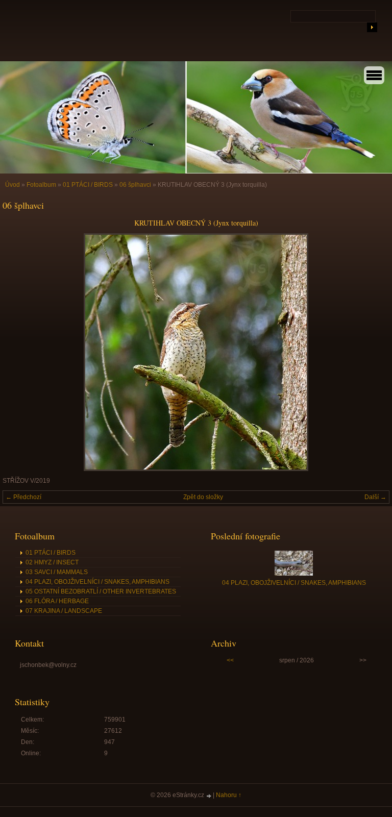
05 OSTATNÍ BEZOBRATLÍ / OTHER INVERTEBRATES (101, 591)
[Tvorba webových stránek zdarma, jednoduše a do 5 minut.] (209, 796)
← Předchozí (23, 497)
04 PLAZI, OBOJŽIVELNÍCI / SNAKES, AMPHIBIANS (97, 581)
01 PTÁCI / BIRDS (88, 184)
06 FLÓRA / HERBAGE (57, 601)
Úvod (12, 184)
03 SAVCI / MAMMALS (57, 572)
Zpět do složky (203, 497)
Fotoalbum (41, 184)
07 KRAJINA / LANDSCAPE (64, 610)
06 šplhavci (135, 184)
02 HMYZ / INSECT (52, 562)
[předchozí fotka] (19, 352)
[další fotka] (372, 352)
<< (230, 660)
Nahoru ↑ (228, 795)
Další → (375, 497)
